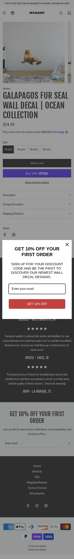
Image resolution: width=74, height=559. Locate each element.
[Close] (67, 244)
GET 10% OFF (37, 304)
